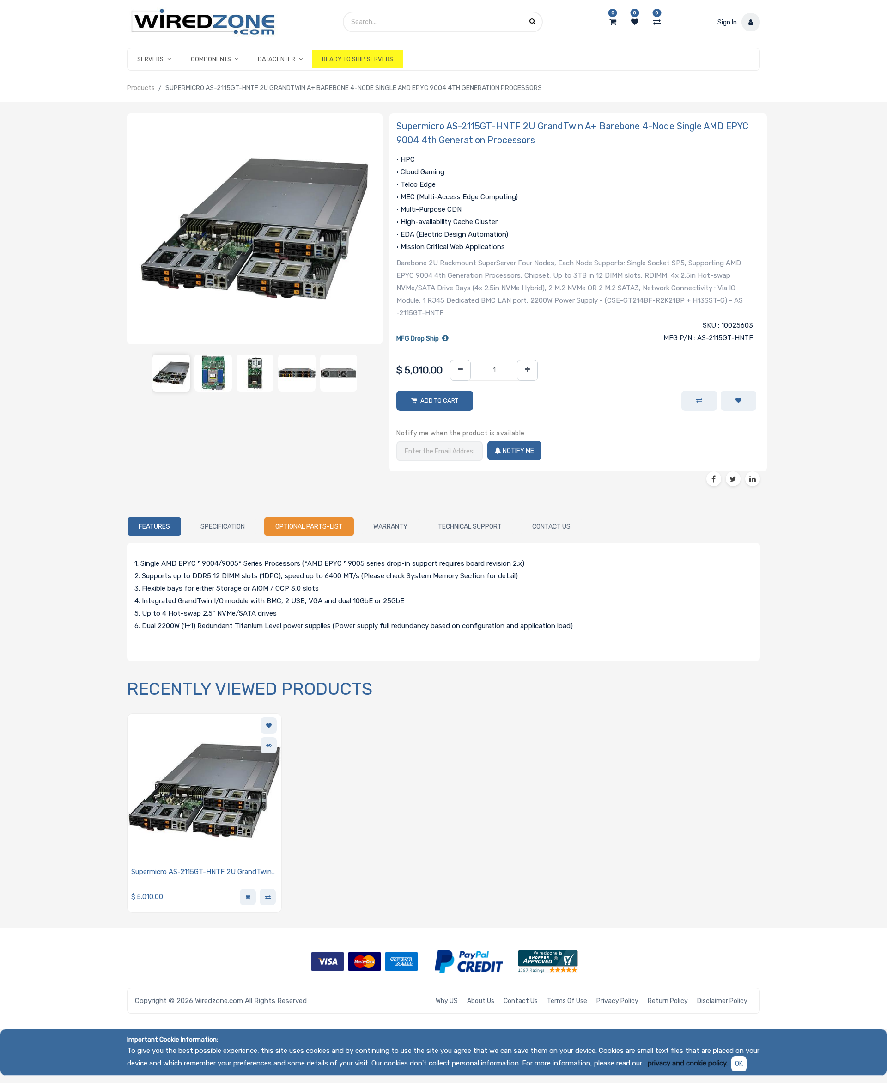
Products (141, 88)
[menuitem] (357, 59)
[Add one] (527, 370)
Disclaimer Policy (722, 1001)
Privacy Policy (617, 1001)
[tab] (154, 526)
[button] (738, 401)
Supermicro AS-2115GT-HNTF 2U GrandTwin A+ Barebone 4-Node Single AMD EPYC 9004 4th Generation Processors (202, 872)
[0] (613, 22)
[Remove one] (460, 370)
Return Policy (668, 1001)
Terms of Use (567, 1001)
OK (739, 1064)
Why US (447, 1001)
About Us (480, 1001)
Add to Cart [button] (439, 400)
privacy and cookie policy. (688, 1063)
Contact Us (521, 1001)
